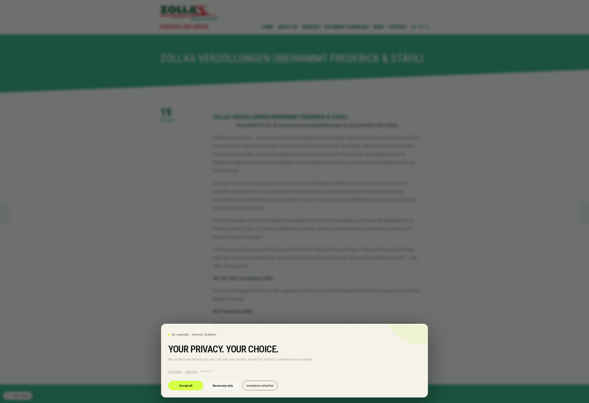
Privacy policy (175, 371)
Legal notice (191, 371)
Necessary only (223, 385)
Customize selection (260, 385)
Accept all (185, 385)
